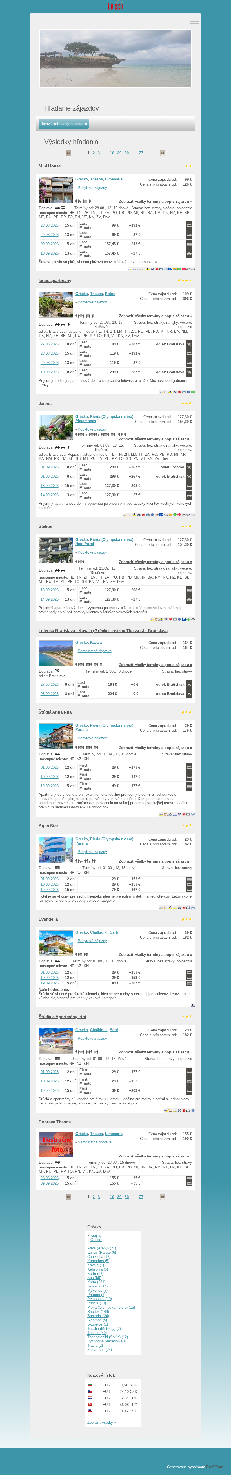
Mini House (50, 166)
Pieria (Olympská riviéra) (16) (111, 1307)
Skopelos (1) (97, 1324)
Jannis (45, 403)
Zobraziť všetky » (101, 1422)
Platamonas (85, 421)
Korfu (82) (95, 1273)
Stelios (45, 526)
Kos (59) (94, 1278)
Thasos (96, 179)
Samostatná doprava (95, 651)
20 (119, 153)
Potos (110, 294)
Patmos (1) (96, 1295)
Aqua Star (48, 825)
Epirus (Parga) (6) (101, 1252)
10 (112, 153)
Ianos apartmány (55, 280)
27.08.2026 (50, 344)
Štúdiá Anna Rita (55, 712)
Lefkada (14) (97, 1286)
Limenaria (114, 179)
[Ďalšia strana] (162, 153)
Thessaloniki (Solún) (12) (107, 1337)
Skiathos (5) (97, 1320)
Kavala (96, 642)
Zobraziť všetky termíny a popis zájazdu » (155, 201)
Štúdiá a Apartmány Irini (62, 1016)
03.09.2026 (50, 694)
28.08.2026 (50, 225)
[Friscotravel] (115, 5)
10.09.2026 (50, 253)
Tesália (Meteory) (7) (104, 1328)
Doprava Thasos (55, 1121)
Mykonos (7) (97, 1290)
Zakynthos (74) (99, 1350)
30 (127, 153)
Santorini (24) (98, 1316)
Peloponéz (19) (99, 1299)
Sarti (114, 932)
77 (141, 153)
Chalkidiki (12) (98, 1256)
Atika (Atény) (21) (101, 1248)
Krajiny (96, 1235)
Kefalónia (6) (97, 1269)
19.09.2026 (50, 786)
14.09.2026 (50, 495)
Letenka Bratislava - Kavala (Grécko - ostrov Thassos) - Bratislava (103, 630)
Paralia (81, 729)
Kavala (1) (95, 1265)
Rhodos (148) (98, 1311)
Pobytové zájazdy (92, 188)
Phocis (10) (96, 1303)
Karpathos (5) (98, 1261)
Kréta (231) (96, 1282)
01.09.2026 (50, 467)
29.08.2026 (50, 235)
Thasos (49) (97, 1333)
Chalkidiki (99, 932)
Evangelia (48, 919)
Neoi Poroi (84, 544)
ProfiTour (214, 1467)
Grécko (81, 179)
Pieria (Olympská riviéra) (111, 417)
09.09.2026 (50, 244)
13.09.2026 (50, 486)
